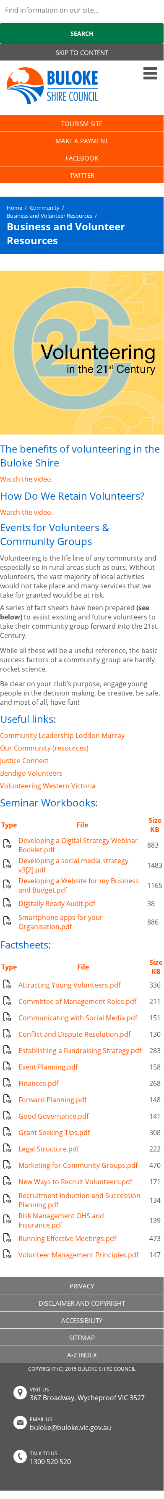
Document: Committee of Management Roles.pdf (7, 1000)
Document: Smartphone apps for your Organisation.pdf (7, 920)
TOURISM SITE (81, 123)
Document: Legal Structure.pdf (7, 1148)
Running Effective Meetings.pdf (67, 1238)
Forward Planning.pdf (52, 1099)
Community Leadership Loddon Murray (62, 735)
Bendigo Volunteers (31, 773)
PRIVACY (82, 1286)
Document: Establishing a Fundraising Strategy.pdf (7, 1049)
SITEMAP (82, 1337)
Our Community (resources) (44, 748)
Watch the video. (26, 479)
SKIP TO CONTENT (82, 52)
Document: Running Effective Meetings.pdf (7, 1237)
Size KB (154, 825)
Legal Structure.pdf (48, 1149)
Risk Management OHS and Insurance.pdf (61, 1220)
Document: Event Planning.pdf (7, 1066)
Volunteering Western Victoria (48, 785)
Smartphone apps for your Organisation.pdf (60, 922)
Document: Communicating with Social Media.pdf (7, 1017)
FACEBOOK (81, 158)
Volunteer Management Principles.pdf (78, 1254)
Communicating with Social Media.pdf (77, 1017)
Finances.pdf (38, 1083)
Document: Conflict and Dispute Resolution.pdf (7, 1033)
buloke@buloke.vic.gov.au (70, 1427)
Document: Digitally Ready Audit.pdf (7, 902)
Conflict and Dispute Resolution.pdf (74, 1034)
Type (9, 825)
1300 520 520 (50, 1461)
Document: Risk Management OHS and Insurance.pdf (7, 1219)
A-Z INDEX (82, 1355)
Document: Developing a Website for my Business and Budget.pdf (7, 884)
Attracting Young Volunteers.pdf (69, 985)
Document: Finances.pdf (7, 1082)
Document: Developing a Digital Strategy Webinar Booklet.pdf (7, 844)
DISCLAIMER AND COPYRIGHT (82, 1303)
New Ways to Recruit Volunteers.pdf (75, 1181)
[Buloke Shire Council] (33, 86)
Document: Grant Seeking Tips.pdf (7, 1131)
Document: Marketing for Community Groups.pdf (7, 1164)
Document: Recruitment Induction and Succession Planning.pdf (7, 1199)
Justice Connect (24, 760)
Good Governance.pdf (53, 1116)
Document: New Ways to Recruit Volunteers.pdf (7, 1181)
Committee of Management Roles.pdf (77, 1001)
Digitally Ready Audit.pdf (56, 903)
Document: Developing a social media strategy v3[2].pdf (7, 864)
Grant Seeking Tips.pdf (54, 1132)
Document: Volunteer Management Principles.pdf (7, 1254)
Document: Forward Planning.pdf (7, 1099)
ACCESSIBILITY (81, 1320)
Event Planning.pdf (48, 1067)
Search (82, 33)
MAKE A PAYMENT (81, 141)
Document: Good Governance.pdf (7, 1115)
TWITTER (82, 175)
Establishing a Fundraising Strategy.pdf (79, 1050)
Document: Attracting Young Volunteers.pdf (7, 984)
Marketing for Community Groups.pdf (78, 1165)
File (82, 825)
